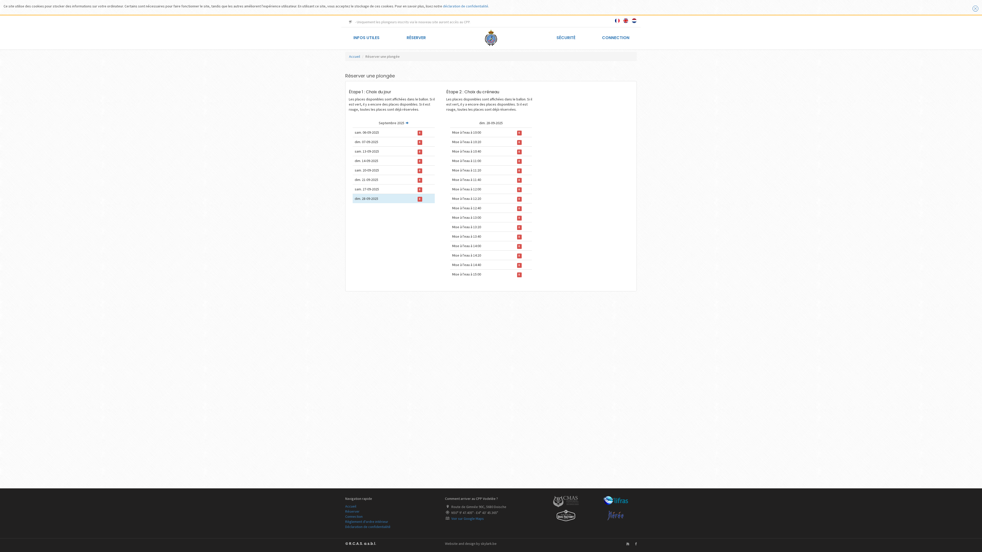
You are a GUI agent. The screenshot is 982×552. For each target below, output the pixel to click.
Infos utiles (366, 38)
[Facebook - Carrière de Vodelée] (633, 544)
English (625, 20)
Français (617, 20)
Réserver (416, 38)
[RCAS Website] (625, 544)
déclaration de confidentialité (465, 6)
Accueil (354, 56)
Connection (615, 38)
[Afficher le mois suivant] (407, 123)
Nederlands (634, 20)
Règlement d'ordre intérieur (366, 521)
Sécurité (565, 38)
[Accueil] (491, 37)
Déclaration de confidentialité (367, 526)
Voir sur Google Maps (467, 518)
